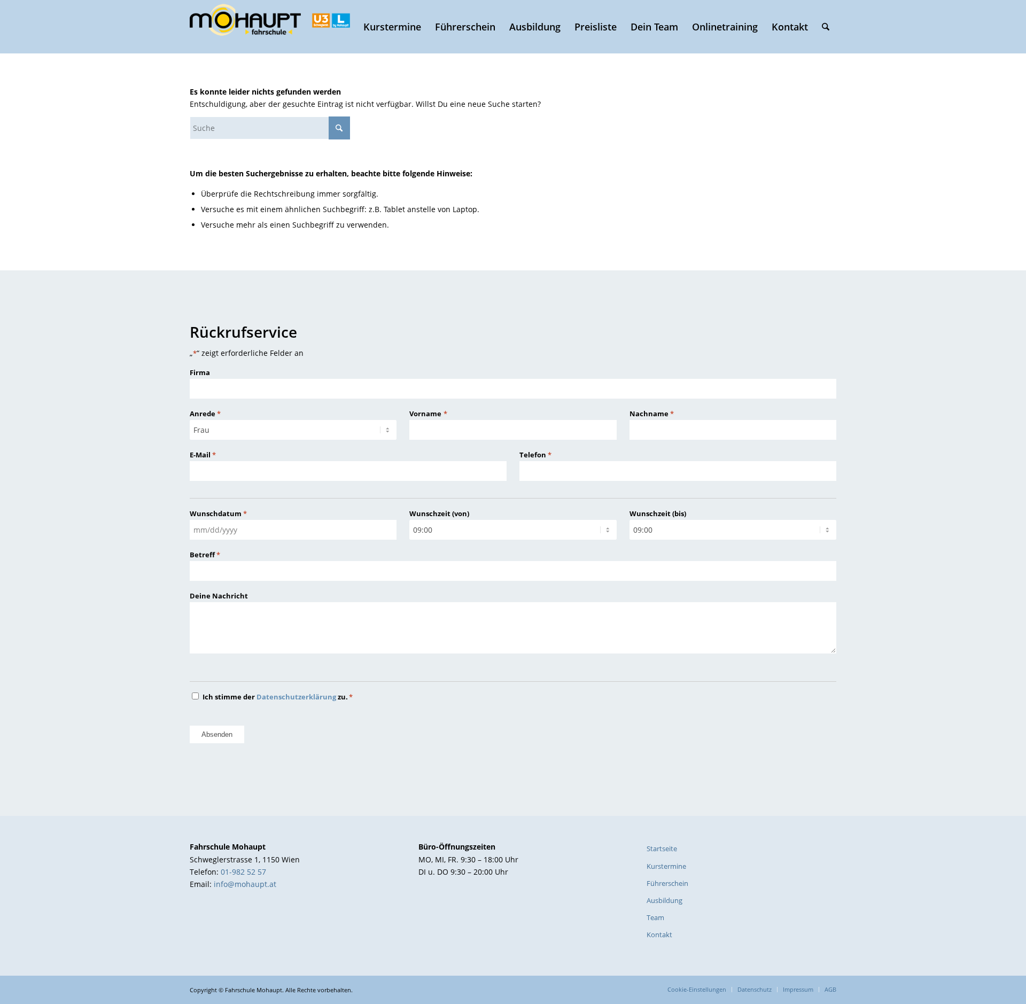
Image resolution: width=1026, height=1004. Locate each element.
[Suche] (825, 26)
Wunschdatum (218, 513)
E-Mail (203, 455)
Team (655, 917)
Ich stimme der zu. (278, 697)
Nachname (651, 413)
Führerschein (667, 883)
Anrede (205, 413)
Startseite (662, 848)
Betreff (205, 554)
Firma (200, 372)
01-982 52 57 (243, 872)
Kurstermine (666, 866)
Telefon (535, 455)
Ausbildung (664, 900)
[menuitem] (392, 26)
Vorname (428, 413)
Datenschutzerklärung (296, 697)
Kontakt (659, 934)
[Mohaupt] (270, 26)
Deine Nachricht (219, 596)
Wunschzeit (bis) (657, 513)
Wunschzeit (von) (439, 513)
